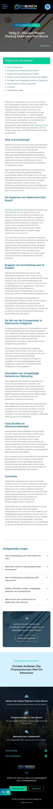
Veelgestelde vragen (15, 90)
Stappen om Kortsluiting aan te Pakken (23, 74)
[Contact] (26, 731)
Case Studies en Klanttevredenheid (21, 84)
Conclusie (11, 87)
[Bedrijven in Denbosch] (26, 712)
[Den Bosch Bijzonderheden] (26, 696)
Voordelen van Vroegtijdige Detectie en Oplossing (27, 80)
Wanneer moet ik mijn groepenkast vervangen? (26, 568)
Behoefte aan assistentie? (26, 736)
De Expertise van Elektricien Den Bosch (23, 70)
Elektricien (45, 46)
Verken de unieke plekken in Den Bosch (26, 701)
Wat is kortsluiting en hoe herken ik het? (26, 557)
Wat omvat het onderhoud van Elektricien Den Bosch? (26, 600)
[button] (48, 7)
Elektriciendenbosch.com (16, 210)
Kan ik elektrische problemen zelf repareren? (26, 579)
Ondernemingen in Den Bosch (26, 717)
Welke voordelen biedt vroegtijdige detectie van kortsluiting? (26, 590)
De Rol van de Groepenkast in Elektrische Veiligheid (27, 77)
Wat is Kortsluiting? (15, 67)
